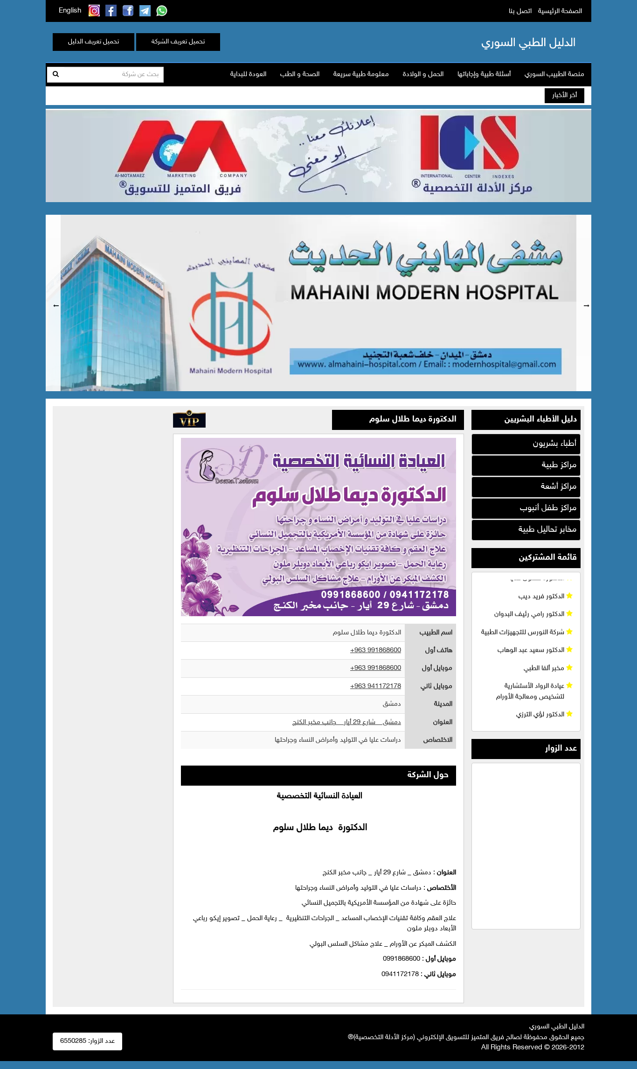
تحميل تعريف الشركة (178, 42)
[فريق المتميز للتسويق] (318, 154)
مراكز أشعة (558, 487)
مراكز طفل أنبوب (548, 508)
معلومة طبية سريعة (361, 74)
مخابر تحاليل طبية (547, 530)
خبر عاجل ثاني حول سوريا (482, 96)
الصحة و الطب (299, 74)
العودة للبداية (248, 74)
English (70, 11)
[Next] (583, 303)
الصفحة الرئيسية (560, 11)
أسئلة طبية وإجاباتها (484, 74)
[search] (55, 74)
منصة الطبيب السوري (554, 74)
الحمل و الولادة (423, 74)
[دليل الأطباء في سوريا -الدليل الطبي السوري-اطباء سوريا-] (513, 42)
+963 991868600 (375, 650)
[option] (318, 303)
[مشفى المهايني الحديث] (318, 303)
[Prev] (53, 303)
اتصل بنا (520, 11)
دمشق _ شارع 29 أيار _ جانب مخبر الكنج (346, 722)
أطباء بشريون (554, 444)
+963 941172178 (375, 686)
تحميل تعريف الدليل (93, 42)
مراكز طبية (559, 465)
